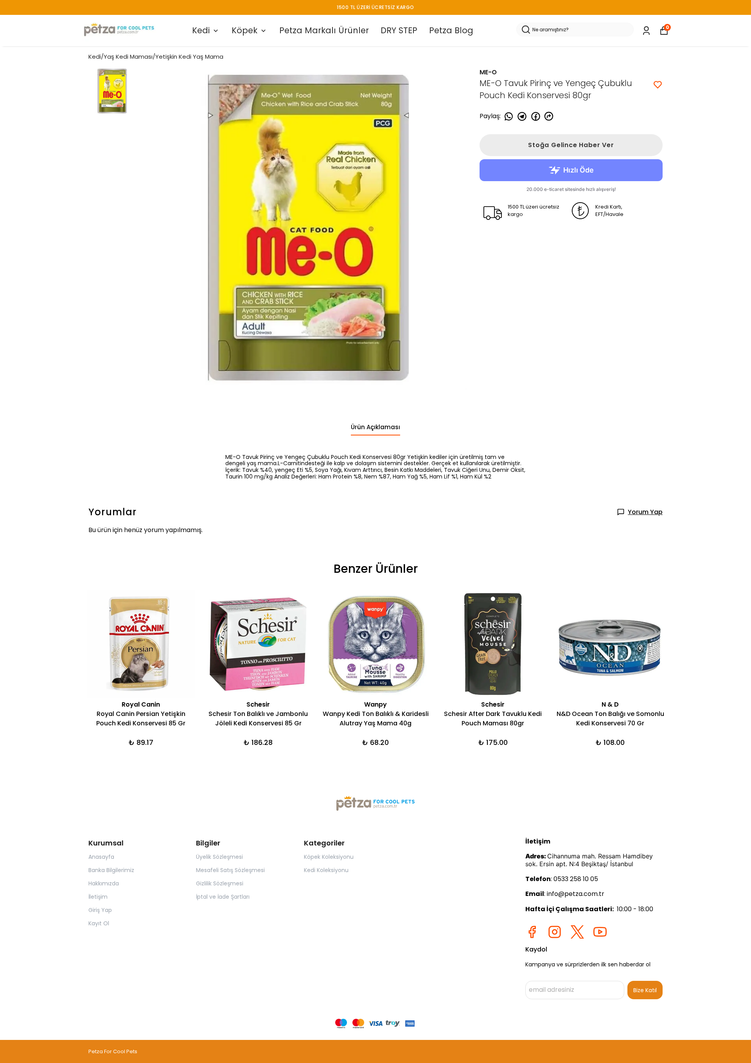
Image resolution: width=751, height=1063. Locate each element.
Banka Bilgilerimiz (111, 870)
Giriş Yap (100, 910)
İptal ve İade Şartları (223, 897)
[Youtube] (600, 932)
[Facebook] (532, 932)
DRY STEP (399, 30)
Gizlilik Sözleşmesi (219, 883)
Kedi (201, 30)
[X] (577, 932)
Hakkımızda (103, 883)
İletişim (98, 897)
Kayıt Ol (98, 923)
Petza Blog (451, 30)
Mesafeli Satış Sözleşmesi (230, 870)
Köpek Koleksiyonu (329, 857)
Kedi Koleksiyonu (326, 870)
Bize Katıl (645, 990)
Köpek (244, 30)
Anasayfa (101, 857)
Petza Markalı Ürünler (324, 30)
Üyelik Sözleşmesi (219, 857)
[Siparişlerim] (646, 31)
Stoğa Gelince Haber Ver (571, 144)
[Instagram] (554, 932)
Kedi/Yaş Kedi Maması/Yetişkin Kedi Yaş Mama (155, 56)
